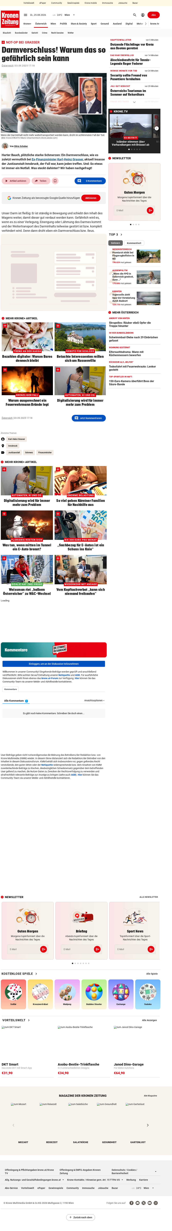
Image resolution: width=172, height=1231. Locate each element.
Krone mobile (91, 3)
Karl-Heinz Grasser (16, 439)
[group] (152, 973)
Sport (94, 23)
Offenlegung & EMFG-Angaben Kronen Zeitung (80, 1172)
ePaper (42, 3)
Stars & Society (79, 23)
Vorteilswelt (29, 3)
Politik (63, 23)
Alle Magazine (150, 1096)
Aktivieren (90, 198)
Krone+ (27, 23)
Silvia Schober (21, 146)
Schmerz (29, 452)
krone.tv (154, 23)
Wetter (71, 33)
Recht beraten (57, 33)
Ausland (117, 23)
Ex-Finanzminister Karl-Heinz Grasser (57, 159)
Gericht (35, 33)
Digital (129, 23)
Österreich (41, 23)
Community (56, 3)
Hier (77, 678)
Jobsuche (122, 3)
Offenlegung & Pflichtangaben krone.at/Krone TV (29, 1172)
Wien (53, 23)
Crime (44, 33)
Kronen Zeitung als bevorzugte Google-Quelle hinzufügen (54, 198)
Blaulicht (7, 33)
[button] (146, 23)
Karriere (143, 1179)
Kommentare (89, 181)
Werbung (131, 1179)
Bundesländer (21, 33)
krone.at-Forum (49, 678)
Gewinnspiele (73, 3)
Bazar (135, 3)
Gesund (105, 23)
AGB (77, 675)
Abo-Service (11, 1188)
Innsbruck (12, 446)
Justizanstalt (14, 452)
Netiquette (64, 675)
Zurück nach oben (80, 1217)
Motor (140, 23)
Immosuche (107, 3)
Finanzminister (45, 452)
